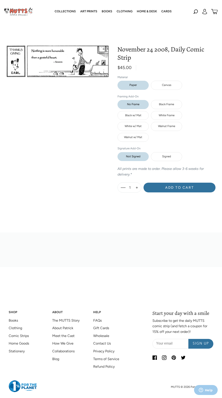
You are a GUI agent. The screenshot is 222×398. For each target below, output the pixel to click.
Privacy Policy (103, 351)
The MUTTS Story (66, 320)
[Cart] (214, 11)
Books (13, 320)
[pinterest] (173, 358)
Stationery (17, 351)
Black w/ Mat (133, 115)
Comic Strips (19, 336)
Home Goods (19, 343)
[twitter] (183, 358)
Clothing (15, 328)
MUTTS (175, 386)
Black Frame (166, 104)
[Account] (204, 11)
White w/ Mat (133, 126)
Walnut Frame (166, 126)
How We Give (62, 343)
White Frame (167, 115)
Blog (55, 359)
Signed (166, 156)
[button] (65, 11)
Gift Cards (101, 328)
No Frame (133, 104)
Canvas (166, 85)
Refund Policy (104, 366)
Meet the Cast (63, 336)
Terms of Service (106, 359)
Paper (133, 85)
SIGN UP (201, 343)
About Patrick (62, 328)
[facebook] (154, 358)
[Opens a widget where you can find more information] (206, 390)
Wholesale (101, 336)
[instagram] (164, 358)
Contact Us (102, 343)
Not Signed (133, 156)
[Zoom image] (57, 57)
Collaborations (63, 351)
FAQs (97, 320)
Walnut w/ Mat (133, 137)
